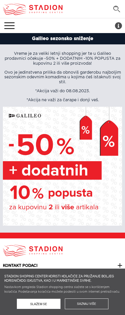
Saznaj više (86, 304)
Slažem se (38, 304)
